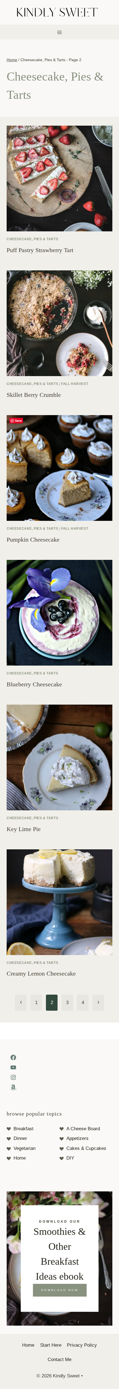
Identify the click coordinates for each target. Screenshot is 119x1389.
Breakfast (23, 1128)
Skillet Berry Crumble (34, 394)
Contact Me (59, 1359)
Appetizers (77, 1138)
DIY (70, 1158)
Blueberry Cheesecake (34, 684)
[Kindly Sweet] (59, 13)
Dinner (20, 1138)
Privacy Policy (82, 1345)
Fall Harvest (74, 384)
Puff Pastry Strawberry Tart (40, 250)
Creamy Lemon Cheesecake (41, 973)
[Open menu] (60, 32)
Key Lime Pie (24, 829)
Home (20, 1158)
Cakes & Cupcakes (86, 1148)
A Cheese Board (83, 1128)
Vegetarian (24, 1148)
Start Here (50, 1345)
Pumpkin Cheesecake (33, 539)
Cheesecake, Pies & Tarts (32, 239)
